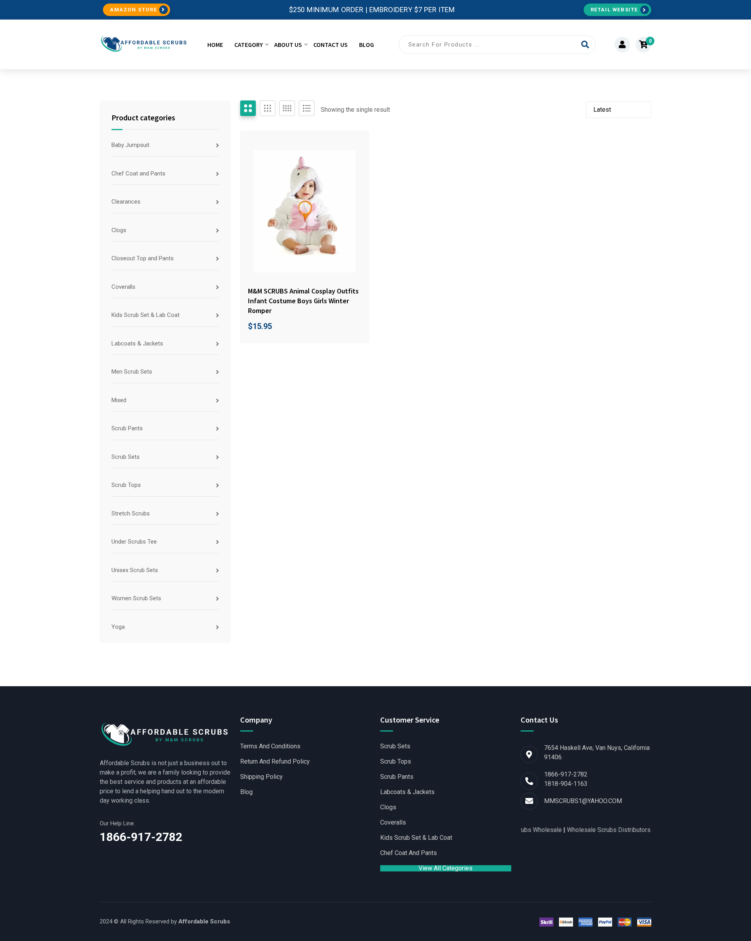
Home (215, 44)
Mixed (118, 400)
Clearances (125, 201)
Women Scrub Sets (136, 598)
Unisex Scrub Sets (134, 570)
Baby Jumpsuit (130, 144)
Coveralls (123, 286)
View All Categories (446, 868)
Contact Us (330, 44)
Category (248, 44)
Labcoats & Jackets (137, 343)
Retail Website (614, 10)
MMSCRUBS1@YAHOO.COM (583, 801)
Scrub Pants (127, 428)
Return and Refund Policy (275, 762)
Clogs (118, 230)
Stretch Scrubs (130, 513)
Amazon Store (133, 10)
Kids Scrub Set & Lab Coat (145, 314)
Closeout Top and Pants (142, 258)
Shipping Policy (261, 777)
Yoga (118, 626)
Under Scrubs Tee (134, 541)
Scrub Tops (126, 484)
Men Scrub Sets (131, 371)
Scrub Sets (125, 456)
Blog (366, 44)
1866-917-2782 (141, 837)
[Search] (585, 44)
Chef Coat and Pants (138, 173)
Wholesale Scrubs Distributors (592, 830)
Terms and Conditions (270, 746)
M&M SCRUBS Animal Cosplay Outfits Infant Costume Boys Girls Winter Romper (303, 300)
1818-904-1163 (566, 783)
